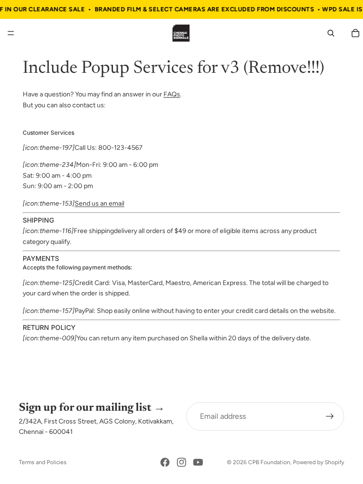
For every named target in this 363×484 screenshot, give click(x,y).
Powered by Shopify (318, 462)
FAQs (172, 94)
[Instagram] (181, 462)
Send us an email (99, 203)
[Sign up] (330, 416)
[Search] (330, 33)
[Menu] (11, 33)
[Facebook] (165, 462)
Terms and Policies (43, 462)
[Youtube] (198, 462)
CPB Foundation (269, 462)
